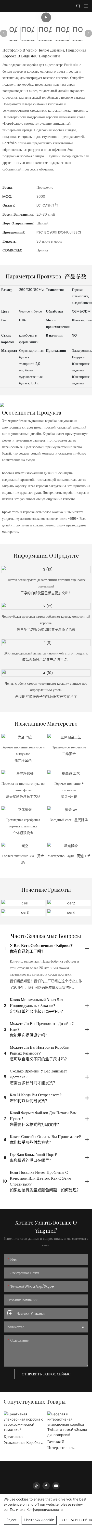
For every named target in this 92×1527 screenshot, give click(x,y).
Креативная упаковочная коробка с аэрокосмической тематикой (24, 1440)
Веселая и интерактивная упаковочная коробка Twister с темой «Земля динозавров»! (65, 1445)
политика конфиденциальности (36, 1509)
